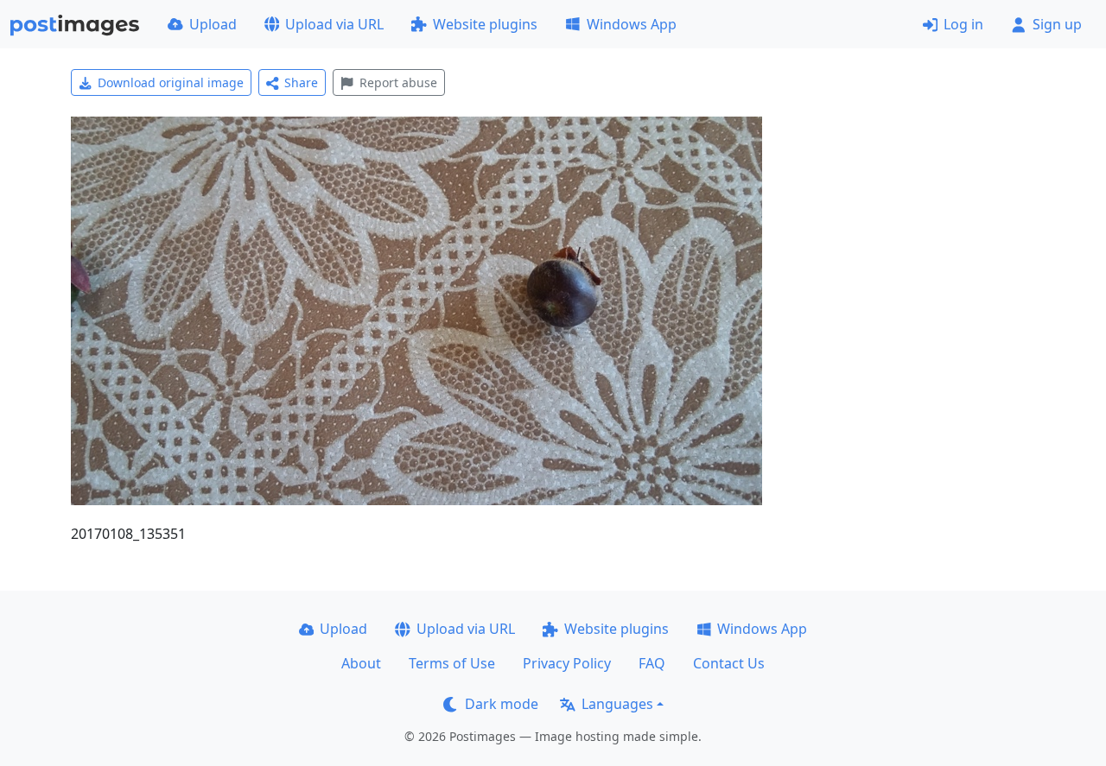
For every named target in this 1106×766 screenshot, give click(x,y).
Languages (617, 703)
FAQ (652, 663)
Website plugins (485, 24)
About (361, 663)
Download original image (171, 82)
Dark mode (501, 703)
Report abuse (398, 82)
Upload (213, 24)
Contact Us (729, 663)
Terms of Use (452, 663)
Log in (963, 24)
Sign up (1057, 24)
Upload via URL (334, 24)
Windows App (632, 24)
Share (301, 82)
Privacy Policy (567, 663)
